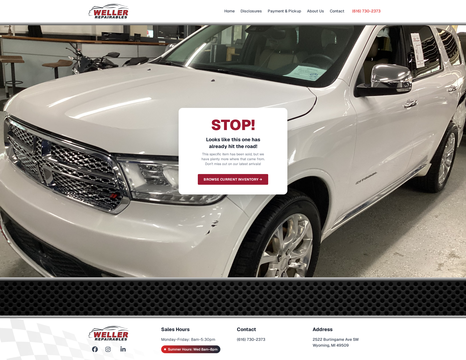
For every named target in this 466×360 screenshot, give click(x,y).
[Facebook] (94, 349)
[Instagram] (108, 349)
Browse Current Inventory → (233, 179)
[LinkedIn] (123, 349)
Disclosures (251, 11)
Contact (337, 11)
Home (229, 11)
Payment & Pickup (284, 11)
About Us (315, 11)
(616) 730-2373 (366, 11)
